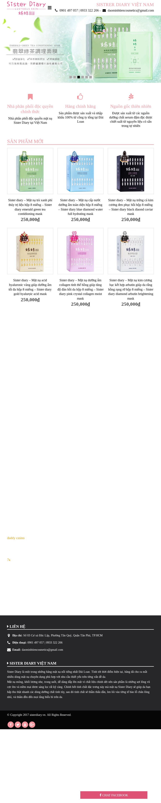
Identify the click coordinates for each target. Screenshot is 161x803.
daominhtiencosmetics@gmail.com (42, 649)
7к (8, 560)
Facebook (11, 724)
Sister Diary (14, 671)
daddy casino (16, 538)
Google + (32, 724)
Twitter (18, 724)
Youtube (25, 724)
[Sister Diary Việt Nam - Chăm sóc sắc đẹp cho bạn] (26, 8)
